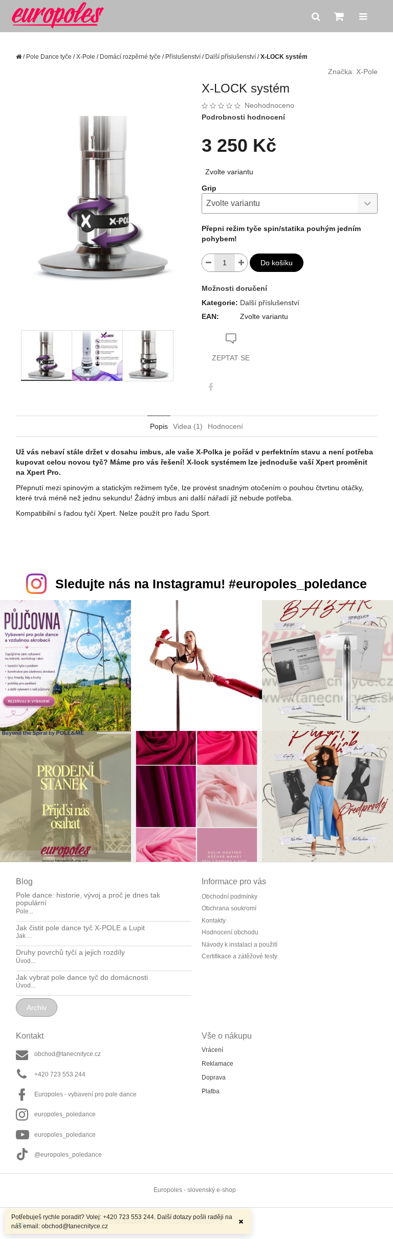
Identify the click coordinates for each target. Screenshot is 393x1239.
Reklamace (217, 1063)
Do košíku (276, 263)
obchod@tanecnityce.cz (67, 1054)
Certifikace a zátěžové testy (239, 956)
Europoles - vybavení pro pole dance (85, 1094)
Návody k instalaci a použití (239, 944)
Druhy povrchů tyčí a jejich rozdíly (70, 952)
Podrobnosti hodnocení (243, 117)
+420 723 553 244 (59, 1074)
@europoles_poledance (68, 1154)
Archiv (37, 1007)
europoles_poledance (65, 1114)
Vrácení (212, 1049)
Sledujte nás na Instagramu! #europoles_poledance (211, 584)
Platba (211, 1091)
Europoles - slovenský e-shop (195, 1190)
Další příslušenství (269, 303)
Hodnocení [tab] (225, 426)
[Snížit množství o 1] (208, 262)
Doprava (214, 1077)
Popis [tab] (159, 426)
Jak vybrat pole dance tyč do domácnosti (82, 977)
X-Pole (367, 71)
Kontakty (214, 920)
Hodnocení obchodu (230, 932)
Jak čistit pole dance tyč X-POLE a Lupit (80, 928)
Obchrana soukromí (229, 908)
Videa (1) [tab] (188, 426)
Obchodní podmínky (229, 896)
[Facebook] (211, 387)
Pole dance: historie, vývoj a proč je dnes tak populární (88, 899)
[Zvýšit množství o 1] (241, 262)
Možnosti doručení (234, 288)
